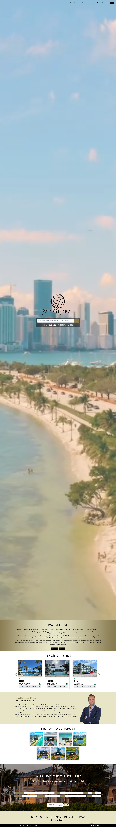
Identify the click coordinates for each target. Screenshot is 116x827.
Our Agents (93, 3)
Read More (90, 823)
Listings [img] (76, 3)
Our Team (54, 648)
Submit (66, 804)
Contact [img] (107, 3)
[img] (90, 825)
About (87, 3)
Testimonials (100, 3)
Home (71, 3)
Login (112, 3)
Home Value (82, 3)
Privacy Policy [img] (77, 801)
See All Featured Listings (94, 690)
